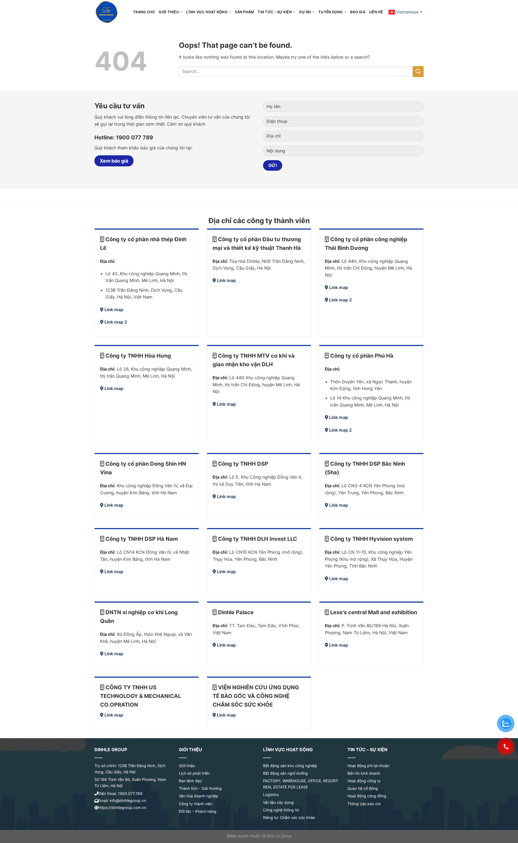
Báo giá (357, 12)
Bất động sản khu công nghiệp (290, 765)
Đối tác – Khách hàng (197, 811)
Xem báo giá (114, 161)
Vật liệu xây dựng (278, 802)
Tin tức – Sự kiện (275, 12)
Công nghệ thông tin (281, 810)
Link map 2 (115, 322)
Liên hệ (376, 12)
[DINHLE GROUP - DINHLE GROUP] (109, 12)
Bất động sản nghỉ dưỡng (285, 773)
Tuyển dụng (330, 12)
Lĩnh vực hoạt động (206, 12)
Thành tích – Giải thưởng (200, 788)
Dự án (305, 12)
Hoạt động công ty (364, 780)
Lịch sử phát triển (194, 773)
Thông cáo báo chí (363, 803)
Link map (113, 309)
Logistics (271, 794)
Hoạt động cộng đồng (366, 796)
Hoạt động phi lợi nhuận (368, 765)
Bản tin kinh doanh (363, 773)
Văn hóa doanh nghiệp (198, 796)
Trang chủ (144, 12)
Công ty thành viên (195, 803)
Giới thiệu (169, 12)
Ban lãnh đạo (190, 780)
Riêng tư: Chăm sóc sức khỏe (289, 817)
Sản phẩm (244, 12)
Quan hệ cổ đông (362, 788)
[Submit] (418, 71)
